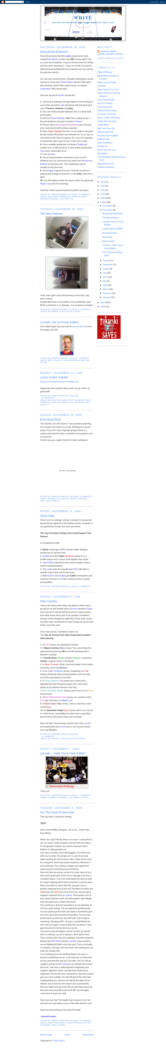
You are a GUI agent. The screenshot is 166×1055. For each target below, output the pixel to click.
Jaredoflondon (108, 51)
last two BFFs (78, 326)
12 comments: (48, 736)
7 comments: (85, 795)
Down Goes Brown (106, 100)
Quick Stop (47, 515)
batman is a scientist (58, 499)
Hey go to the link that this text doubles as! (59, 382)
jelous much (65, 312)
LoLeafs (58, 360)
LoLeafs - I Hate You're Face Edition (62, 753)
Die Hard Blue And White (83, 15)
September (108, 264)
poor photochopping (74, 360)
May (105, 281)
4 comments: (85, 586)
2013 (103, 182)
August (106, 269)
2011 (102, 190)
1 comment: (84, 358)
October (107, 260)
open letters (59, 1025)
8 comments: (85, 194)
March (106, 289)
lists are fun (66, 199)
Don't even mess (56, 1023)
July (105, 273)
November (108, 210)
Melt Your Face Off (105, 128)
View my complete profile (110, 58)
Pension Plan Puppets (107, 135)
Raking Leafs (103, 139)
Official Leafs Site (105, 132)
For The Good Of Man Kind (57, 812)
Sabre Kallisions (104, 143)
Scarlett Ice (102, 146)
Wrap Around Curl (105, 164)
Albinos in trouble (57, 798)
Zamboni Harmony (105, 167)
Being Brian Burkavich (54, 51)
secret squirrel (78, 499)
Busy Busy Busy (50, 419)
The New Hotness (51, 213)
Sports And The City (106, 150)
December (108, 206)
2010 (103, 194)
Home (67, 1035)
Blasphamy (53, 738)
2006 (103, 306)
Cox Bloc (101, 86)
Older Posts (88, 1035)
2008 (103, 202)
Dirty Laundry (48, 601)
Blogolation (54, 400)
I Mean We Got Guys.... (107, 121)
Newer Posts (46, 1035)
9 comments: (85, 309)
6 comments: (86, 496)
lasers (77, 312)
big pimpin (53, 312)
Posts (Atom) (59, 1041)
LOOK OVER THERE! (54, 377)
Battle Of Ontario (104, 72)
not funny (80, 738)
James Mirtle (103, 125)
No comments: (48, 398)
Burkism (76, 197)
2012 (103, 186)
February (107, 293)
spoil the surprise (50, 501)
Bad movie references (59, 197)
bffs (50, 360)
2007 (103, 302)
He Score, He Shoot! (106, 114)
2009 (103, 198)
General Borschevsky (107, 110)
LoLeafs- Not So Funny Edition (59, 322)
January (107, 297)
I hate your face (74, 1023)
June (105, 277)
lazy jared (73, 798)
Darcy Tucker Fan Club (108, 89)
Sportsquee (102, 153)
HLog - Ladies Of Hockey (108, 118)
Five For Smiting (104, 103)
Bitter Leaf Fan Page (106, 82)
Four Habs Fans (104, 107)
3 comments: (86, 1021)
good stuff (67, 400)
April (105, 285)
